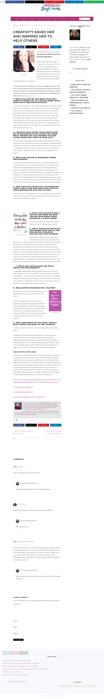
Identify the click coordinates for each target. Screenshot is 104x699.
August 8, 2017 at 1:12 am (25, 485)
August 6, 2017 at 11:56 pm (23, 469)
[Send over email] (94, 1)
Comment (17, 604)
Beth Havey (21, 504)
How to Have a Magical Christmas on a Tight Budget (20, 666)
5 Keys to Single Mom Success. (28, 414)
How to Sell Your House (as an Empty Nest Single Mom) (20, 663)
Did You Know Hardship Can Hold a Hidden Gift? (29, 397)
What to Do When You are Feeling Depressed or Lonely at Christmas (79, 102)
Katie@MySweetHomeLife (26, 541)
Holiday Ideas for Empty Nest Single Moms (16, 660)
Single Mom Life (24, 25)
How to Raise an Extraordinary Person (15, 675)
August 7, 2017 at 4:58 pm (23, 506)
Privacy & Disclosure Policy (17, 681)
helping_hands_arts (52, 382)
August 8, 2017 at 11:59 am (26, 572)
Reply (14, 476)
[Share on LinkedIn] (74, 1)
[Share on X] (35, 1)
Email (15, 627)
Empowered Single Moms (52, 7)
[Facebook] (14, 420)
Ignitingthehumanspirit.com (27, 382)
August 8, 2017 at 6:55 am (23, 544)
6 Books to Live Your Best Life (80, 108)
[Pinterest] (16, 420)
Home (15, 25)
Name (15, 621)
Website (16, 633)
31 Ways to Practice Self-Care (23, 392)
